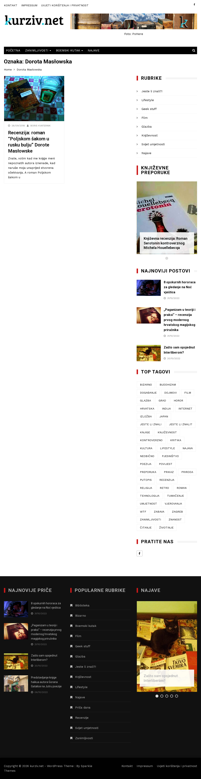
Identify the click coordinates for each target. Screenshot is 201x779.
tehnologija (149, 495)
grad (162, 400)
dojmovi (170, 392)
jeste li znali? (180, 424)
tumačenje (175, 495)
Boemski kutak (68, 50)
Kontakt (10, 5)
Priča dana (82, 707)
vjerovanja (173, 503)
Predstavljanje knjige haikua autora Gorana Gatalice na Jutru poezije (46, 682)
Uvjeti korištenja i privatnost (65, 5)
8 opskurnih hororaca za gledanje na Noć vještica (180, 287)
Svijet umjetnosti (153, 144)
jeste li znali (150, 424)
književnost (167, 432)
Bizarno (80, 615)
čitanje (146, 527)
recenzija (166, 479)
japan (163, 416)
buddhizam (168, 384)
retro (164, 487)
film (187, 392)
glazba (145, 400)
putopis (146, 479)
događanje (148, 392)
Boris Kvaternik (40, 125)
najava (188, 448)
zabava (159, 511)
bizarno (146, 384)
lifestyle (167, 448)
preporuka (148, 472)
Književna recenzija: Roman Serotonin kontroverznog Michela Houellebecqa (165, 243)
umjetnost (148, 503)
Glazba (147, 126)
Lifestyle (148, 100)
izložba (146, 416)
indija (166, 408)
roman (181, 487)
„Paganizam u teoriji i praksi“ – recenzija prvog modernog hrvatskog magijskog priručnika (179, 320)
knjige (145, 432)
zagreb (177, 511)
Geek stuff (149, 109)
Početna (13, 50)
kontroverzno (151, 440)
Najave (94, 50)
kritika (175, 440)
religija (146, 487)
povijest (165, 463)
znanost (175, 519)
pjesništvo (170, 456)
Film (145, 118)
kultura (146, 448)
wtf (143, 511)
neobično (147, 456)
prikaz (169, 472)
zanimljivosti (150, 519)
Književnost (150, 135)
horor (178, 400)
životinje (166, 527)
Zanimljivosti (36, 50)
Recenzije (82, 718)
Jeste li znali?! (152, 91)
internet (185, 408)
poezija (145, 463)
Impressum (29, 5)
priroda (187, 472)
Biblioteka (82, 605)
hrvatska (147, 408)
